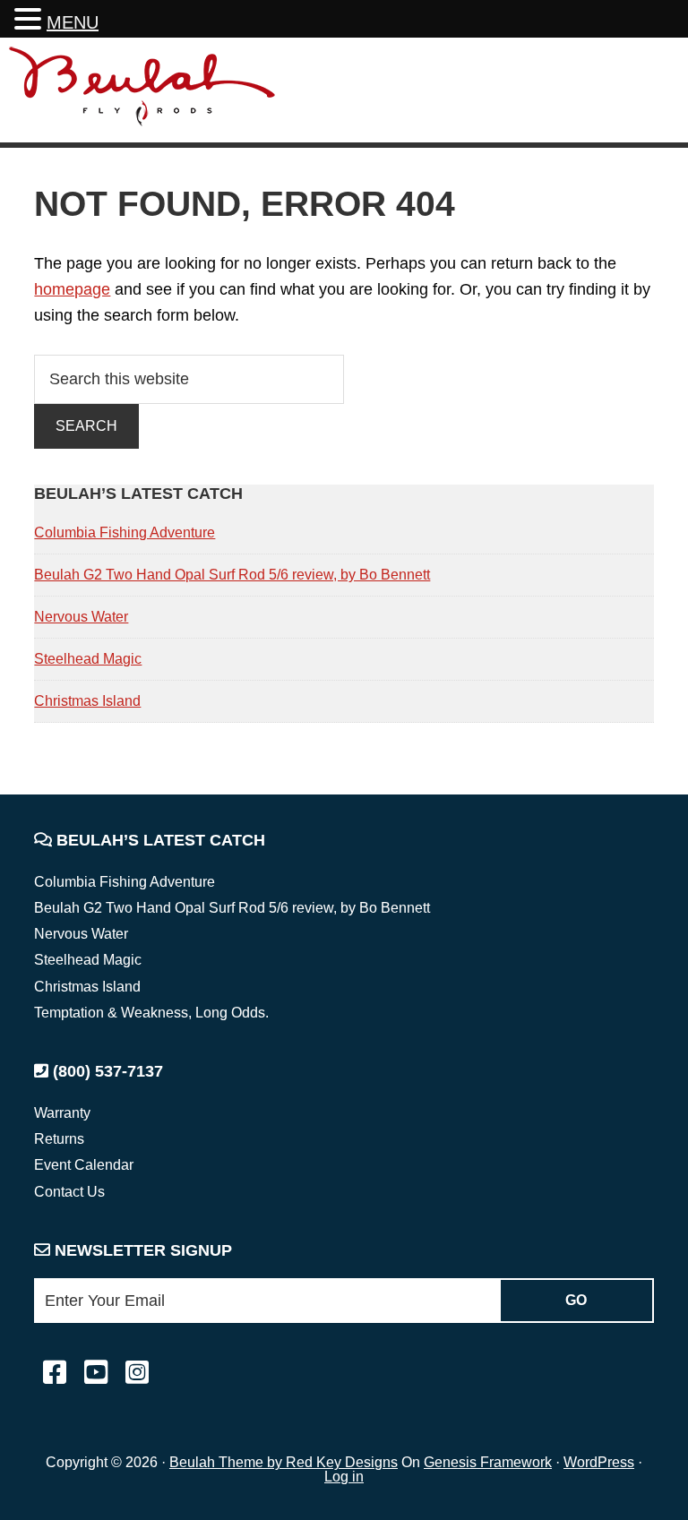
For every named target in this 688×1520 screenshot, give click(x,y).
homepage (72, 289)
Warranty (62, 1113)
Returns (59, 1138)
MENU (73, 22)
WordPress (598, 1462)
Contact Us (69, 1191)
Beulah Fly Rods (142, 93)
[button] (30, 21)
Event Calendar (83, 1164)
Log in (344, 1476)
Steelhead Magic (88, 658)
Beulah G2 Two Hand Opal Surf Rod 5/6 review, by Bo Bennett (232, 574)
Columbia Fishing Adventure (124, 532)
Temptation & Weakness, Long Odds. (151, 1012)
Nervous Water (81, 616)
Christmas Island (87, 700)
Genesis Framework (488, 1462)
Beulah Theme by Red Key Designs (283, 1462)
